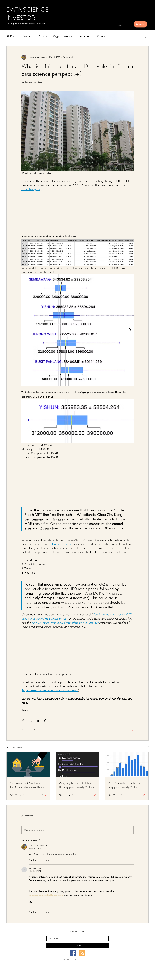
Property (28, 36)
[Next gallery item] (130, 330)
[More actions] (132, 57)
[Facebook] (73, 953)
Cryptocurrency (62, 36)
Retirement (84, 36)
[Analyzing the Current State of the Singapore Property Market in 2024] (77, 764)
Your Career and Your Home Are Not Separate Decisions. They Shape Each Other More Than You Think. (28, 785)
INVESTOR (20, 17)
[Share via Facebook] (22, 720)
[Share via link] (45, 720)
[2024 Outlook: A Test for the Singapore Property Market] (126, 764)
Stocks (43, 36)
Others (101, 36)
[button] (144, 36)
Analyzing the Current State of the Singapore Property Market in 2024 (77, 785)
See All (145, 746)
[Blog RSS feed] (82, 953)
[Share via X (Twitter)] (30, 720)
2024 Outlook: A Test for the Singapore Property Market (124, 785)
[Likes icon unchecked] (31, 860)
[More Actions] (132, 847)
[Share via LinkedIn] (37, 720)
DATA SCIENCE (27, 9)
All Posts (11, 36)
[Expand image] (77, 330)
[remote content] (77, 213)
